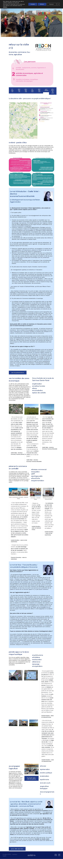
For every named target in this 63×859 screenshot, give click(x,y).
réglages (5, 7)
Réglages (51, 4)
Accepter (33, 4)
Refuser (42, 4)
